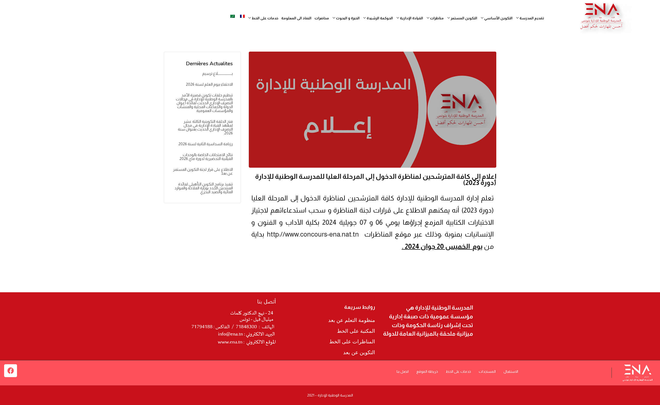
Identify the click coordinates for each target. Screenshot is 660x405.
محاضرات (322, 18)
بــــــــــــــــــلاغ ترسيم (217, 73)
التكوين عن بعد (359, 352)
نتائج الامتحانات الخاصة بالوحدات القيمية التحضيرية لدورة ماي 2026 (206, 156)
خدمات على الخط (458, 371)
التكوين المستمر (463, 18)
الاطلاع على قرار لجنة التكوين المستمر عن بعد (203, 171)
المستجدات (487, 371)
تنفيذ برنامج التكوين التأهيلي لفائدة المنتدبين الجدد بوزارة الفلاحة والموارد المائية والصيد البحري (204, 188)
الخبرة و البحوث (347, 18)
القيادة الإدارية (411, 18)
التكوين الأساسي (498, 18)
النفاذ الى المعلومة (296, 18)
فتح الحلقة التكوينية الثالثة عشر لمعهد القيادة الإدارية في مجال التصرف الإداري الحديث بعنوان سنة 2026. (205, 127)
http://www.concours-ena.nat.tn (313, 234)
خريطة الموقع (427, 371)
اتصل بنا (403, 371)
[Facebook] (10, 370)
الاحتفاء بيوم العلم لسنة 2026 (209, 84)
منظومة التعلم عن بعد (351, 320)
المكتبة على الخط (356, 331)
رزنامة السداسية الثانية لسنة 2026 (205, 144)
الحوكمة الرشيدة (379, 18)
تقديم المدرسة (531, 18)
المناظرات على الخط (352, 341)
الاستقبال (511, 371)
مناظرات (436, 18)
